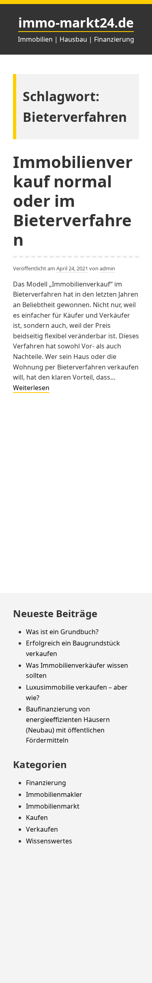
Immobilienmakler (54, 794)
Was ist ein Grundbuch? (62, 631)
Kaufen (37, 817)
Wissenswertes (49, 841)
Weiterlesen (31, 388)
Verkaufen (42, 829)
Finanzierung (46, 782)
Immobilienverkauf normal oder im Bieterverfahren (73, 201)
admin (107, 268)
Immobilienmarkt (52, 806)
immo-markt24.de (76, 22)
